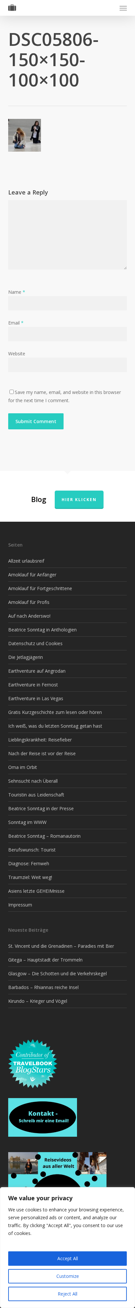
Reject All (67, 1294)
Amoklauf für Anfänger (32, 574)
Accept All (67, 1258)
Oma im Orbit (22, 767)
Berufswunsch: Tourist (32, 850)
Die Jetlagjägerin (25, 657)
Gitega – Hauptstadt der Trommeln (45, 960)
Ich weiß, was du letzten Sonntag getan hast (55, 726)
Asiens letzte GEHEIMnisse (36, 891)
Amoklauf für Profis (28, 602)
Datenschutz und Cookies (35, 643)
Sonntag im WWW (27, 822)
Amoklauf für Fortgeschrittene (40, 588)
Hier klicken (79, 499)
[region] (67, 1247)
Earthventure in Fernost (33, 685)
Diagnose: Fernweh (28, 863)
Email (16, 323)
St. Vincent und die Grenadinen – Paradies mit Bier (61, 946)
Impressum (20, 905)
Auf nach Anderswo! (29, 616)
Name (16, 292)
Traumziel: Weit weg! (30, 877)
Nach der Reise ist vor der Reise (42, 753)
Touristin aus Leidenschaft (36, 795)
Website (16, 353)
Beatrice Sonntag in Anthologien (42, 629)
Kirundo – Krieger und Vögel (37, 1001)
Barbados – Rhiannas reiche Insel (43, 987)
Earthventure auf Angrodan (37, 671)
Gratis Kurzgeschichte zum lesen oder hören (55, 712)
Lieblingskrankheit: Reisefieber (40, 740)
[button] (123, 8)
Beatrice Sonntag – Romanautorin (44, 836)
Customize (67, 1276)
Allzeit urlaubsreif (26, 561)
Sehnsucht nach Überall (33, 781)
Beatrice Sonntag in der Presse (41, 808)
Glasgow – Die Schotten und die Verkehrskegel (57, 973)
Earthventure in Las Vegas (35, 698)
